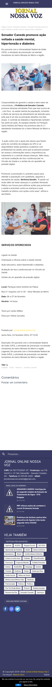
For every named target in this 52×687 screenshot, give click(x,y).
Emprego (29, 567)
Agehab (8, 545)
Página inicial (6, 27)
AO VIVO (41, 545)
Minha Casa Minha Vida (14, 580)
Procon (27, 588)
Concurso (9, 563)
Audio (28, 550)
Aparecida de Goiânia (13, 550)
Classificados (39, 558)
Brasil (19, 554)
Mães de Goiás (24, 575)
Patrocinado (10, 584)
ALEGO (17, 545)
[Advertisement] (26, 643)
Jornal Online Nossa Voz (24, 330)
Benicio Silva (18, 674)
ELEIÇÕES (18, 567)
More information (30, 685)
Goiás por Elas (37, 571)
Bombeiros (9, 554)
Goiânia (18, 571)
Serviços (40, 592)
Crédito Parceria (38, 563)
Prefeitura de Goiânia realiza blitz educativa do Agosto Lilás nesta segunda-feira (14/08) (31, 520)
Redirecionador (39, 588)
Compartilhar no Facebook (5, 609)
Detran (8, 567)
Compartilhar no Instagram (11, 609)
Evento (38, 567)
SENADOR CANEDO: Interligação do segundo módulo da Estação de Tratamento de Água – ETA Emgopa (32, 493)
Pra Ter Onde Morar (13, 588)
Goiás (11, 367)
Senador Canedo (19, 27)
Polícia (21, 584)
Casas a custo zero (12, 558)
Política (30, 584)
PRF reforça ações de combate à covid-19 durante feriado (31, 507)
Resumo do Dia (11, 592)
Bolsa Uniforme (39, 550)
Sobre (46, 674)
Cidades (4, 367)
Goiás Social (10, 575)
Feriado (8, 571)
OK (18, 685)
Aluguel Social (29, 545)
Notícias (19, 367)
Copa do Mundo (22, 563)
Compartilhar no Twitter (17, 609)
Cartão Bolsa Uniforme (33, 554)
